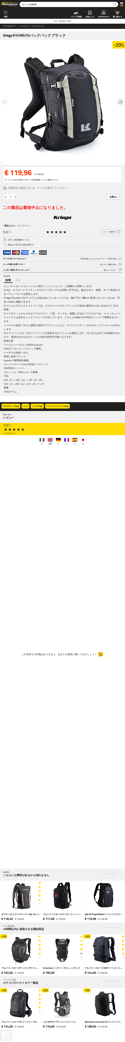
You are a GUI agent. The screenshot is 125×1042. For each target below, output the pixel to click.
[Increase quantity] (15, 197)
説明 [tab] (8, 280)
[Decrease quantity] (5, 197)
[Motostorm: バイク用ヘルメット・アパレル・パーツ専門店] (10, 4)
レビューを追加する (109, 232)
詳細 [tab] (18, 280)
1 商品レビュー (9, 225)
